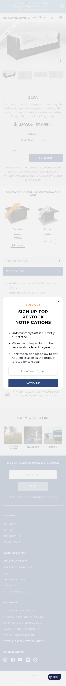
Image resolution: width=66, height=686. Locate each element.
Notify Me (33, 383)
